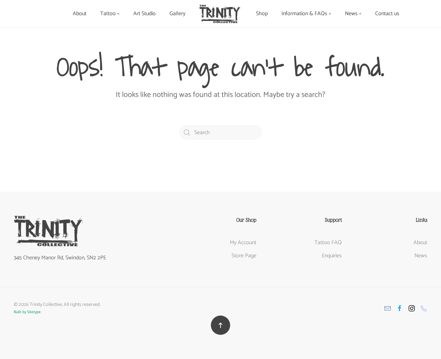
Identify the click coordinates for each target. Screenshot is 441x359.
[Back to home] (220, 14)
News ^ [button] (353, 13)
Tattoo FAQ (328, 242)
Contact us (387, 13)
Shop (262, 13)
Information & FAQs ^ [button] (306, 13)
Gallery (177, 13)
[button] (220, 325)
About (79, 13)
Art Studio (144, 13)
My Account (243, 242)
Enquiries (332, 255)
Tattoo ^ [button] (110, 13)
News (420, 255)
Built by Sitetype (27, 312)
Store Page (244, 255)
